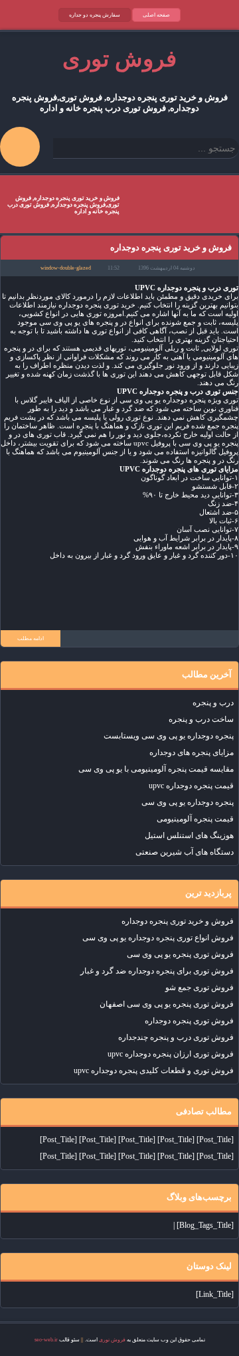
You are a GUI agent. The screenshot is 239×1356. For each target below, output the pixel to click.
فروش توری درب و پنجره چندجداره (176, 1037)
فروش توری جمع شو (199, 987)
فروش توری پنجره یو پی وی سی (180, 954)
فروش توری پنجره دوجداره (189, 1020)
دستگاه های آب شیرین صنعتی (184, 852)
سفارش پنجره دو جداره (94, 15)
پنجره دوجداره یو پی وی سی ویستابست (169, 735)
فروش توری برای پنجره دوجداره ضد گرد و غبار (157, 970)
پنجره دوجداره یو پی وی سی (187, 802)
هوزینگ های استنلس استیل (189, 835)
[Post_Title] (215, 1139)
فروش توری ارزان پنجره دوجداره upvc (171, 1054)
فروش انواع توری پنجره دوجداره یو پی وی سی (158, 937)
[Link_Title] (215, 1294)
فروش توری (112, 1340)
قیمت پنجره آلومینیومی (195, 818)
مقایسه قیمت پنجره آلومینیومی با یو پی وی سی (156, 769)
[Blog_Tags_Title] (205, 1225)
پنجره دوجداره (178, 288)
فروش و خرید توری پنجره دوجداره (171, 247)
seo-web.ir (46, 1340)
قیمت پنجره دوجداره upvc (191, 785)
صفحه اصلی (156, 15)
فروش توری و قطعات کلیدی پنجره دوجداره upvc (154, 1070)
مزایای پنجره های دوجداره (191, 752)
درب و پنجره (213, 702)
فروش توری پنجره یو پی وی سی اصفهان (167, 1004)
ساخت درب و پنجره (201, 719)
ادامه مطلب (30, 638)
